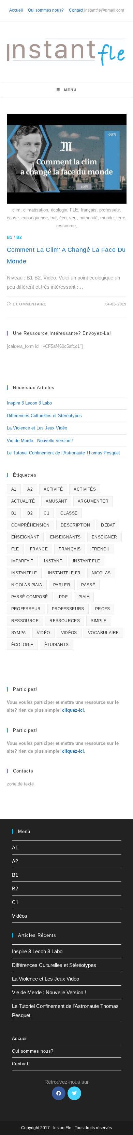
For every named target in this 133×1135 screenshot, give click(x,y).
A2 (30, 489)
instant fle (86, 561)
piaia (83, 596)
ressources (64, 620)
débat (108, 525)
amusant (56, 501)
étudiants (56, 644)
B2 (19, 237)
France (39, 549)
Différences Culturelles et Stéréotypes (44, 415)
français (69, 549)
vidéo (43, 632)
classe (68, 513)
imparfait (22, 561)
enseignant (25, 537)
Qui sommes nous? (46, 10)
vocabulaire (103, 632)
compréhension (30, 525)
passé (88, 585)
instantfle (24, 573)
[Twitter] (74, 1093)
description (75, 525)
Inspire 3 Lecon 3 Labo (29, 403)
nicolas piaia (26, 585)
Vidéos (19, 916)
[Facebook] (58, 1093)
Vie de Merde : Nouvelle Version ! (40, 440)
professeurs (68, 608)
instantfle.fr (64, 573)
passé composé (29, 596)
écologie (22, 644)
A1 (14, 489)
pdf (63, 596)
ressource (25, 620)
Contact (76, 10)
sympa (18, 632)
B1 (10, 237)
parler (61, 585)
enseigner (104, 537)
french (100, 549)
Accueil (16, 10)
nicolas (101, 573)
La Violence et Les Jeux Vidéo (37, 427)
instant (53, 561)
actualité (23, 501)
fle (15, 549)
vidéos (69, 632)
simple (98, 620)
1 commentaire (29, 304)
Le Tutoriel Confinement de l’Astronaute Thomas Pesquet (63, 452)
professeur (26, 608)
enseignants (65, 537)
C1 (46, 513)
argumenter (93, 501)
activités (85, 489)
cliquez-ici (73, 710)
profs (102, 608)
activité (53, 489)
